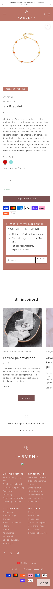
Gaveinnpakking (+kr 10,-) (15, 168)
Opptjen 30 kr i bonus (15, 89)
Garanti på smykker (37, 522)
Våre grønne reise (36, 526)
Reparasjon (8, 543)
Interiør (6, 529)
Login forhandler (35, 498)
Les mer (6, 386)
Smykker (7, 519)
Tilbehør (6, 526)
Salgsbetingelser (35, 495)
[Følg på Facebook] (4, 553)
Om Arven (32, 512)
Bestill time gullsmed (12, 484)
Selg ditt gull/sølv (11, 540)
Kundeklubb (33, 519)
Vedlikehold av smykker (17, 351)
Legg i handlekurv (26, 199)
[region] (26, 420)
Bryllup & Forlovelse (12, 522)
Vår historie (33, 529)
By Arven (8, 97)
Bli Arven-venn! (41, 260)
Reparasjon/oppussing (13, 488)
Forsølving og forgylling (14, 498)
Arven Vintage (9, 515)
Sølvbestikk (8, 536)
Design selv (8, 512)
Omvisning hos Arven (12, 501)
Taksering (7, 491)
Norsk (33, 563)
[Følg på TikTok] (18, 553)
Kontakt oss (33, 515)
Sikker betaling (35, 491)
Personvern (33, 502)
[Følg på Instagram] (11, 553)
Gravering (7, 495)
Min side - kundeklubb (38, 477)
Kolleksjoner (8, 533)
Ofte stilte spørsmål (37, 481)
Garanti (31, 484)
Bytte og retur (34, 488)
